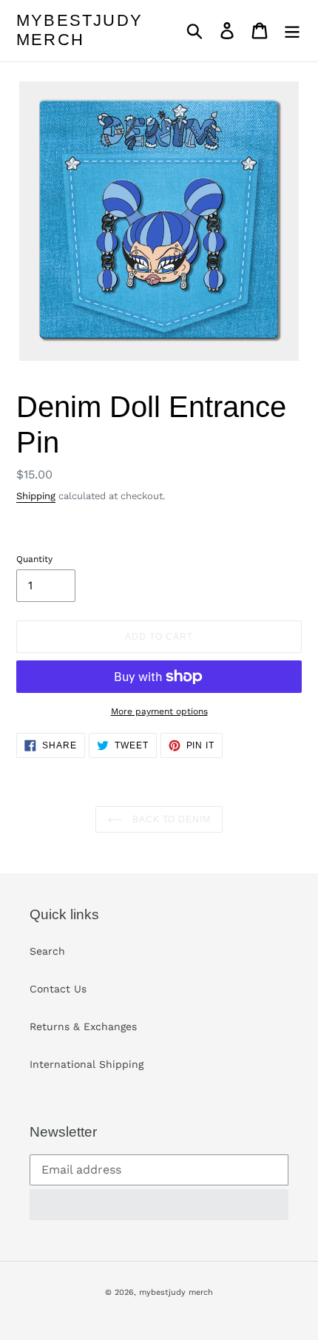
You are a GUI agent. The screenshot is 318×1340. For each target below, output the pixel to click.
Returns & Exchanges (83, 1026)
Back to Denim (170, 819)
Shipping (35, 495)
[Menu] (292, 31)
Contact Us (58, 989)
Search (47, 951)
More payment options (159, 711)
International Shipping (86, 1064)
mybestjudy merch (79, 30)
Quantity (34, 559)
